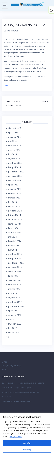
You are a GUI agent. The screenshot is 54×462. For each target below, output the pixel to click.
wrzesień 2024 (15, 219)
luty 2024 (12, 249)
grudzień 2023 (15, 254)
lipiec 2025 (13, 184)
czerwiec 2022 (14, 315)
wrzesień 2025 (15, 176)
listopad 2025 (14, 167)
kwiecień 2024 (14, 241)
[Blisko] (52, 413)
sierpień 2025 (14, 180)
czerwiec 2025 (14, 189)
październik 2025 (16, 171)
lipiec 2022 (13, 310)
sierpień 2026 (14, 128)
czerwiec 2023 (14, 280)
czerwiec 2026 (14, 137)
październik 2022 (16, 306)
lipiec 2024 (13, 228)
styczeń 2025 (14, 206)
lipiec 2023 (13, 276)
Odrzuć (27, 456)
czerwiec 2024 (14, 232)
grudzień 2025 (15, 163)
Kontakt (5, 369)
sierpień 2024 (14, 223)
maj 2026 (12, 141)
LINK (6, 85)
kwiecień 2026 (14, 145)
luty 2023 (12, 293)
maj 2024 (12, 236)
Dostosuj (27, 449)
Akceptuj (27, 443)
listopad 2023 (14, 258)
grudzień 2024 (15, 210)
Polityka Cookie (16, 436)
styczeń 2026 (14, 158)
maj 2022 (12, 319)
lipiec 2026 (13, 132)
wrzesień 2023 (15, 267)
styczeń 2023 (14, 297)
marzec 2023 (14, 289)
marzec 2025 (14, 197)
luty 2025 (12, 202)
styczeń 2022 (14, 332)
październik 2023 (16, 263)
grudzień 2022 (15, 302)
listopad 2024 (14, 215)
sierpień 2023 (14, 271)
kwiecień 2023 (14, 284)
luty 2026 (12, 154)
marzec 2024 (14, 245)
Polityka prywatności (11, 365)
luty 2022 (12, 328)
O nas (4, 361)
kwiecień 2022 (14, 323)
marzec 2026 (14, 150)
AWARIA (44, 101)
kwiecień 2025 (14, 193)
